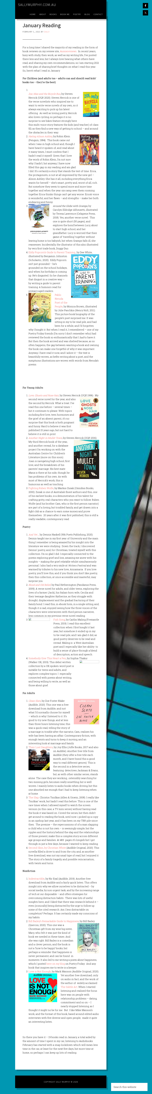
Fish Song (59, 619)
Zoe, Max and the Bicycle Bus (44, 93)
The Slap (33, 797)
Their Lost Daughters (40, 747)
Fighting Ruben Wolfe (41, 488)
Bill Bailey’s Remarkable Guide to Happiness (53, 921)
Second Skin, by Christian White (47, 847)
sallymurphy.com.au (37, 4)
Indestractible (36, 878)
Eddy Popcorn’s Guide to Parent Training (51, 252)
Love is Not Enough (39, 971)
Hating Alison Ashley (40, 136)
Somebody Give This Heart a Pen (47, 658)
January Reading (42, 25)
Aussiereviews (68, 51)
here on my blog (55, 963)
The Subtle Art (69, 986)
